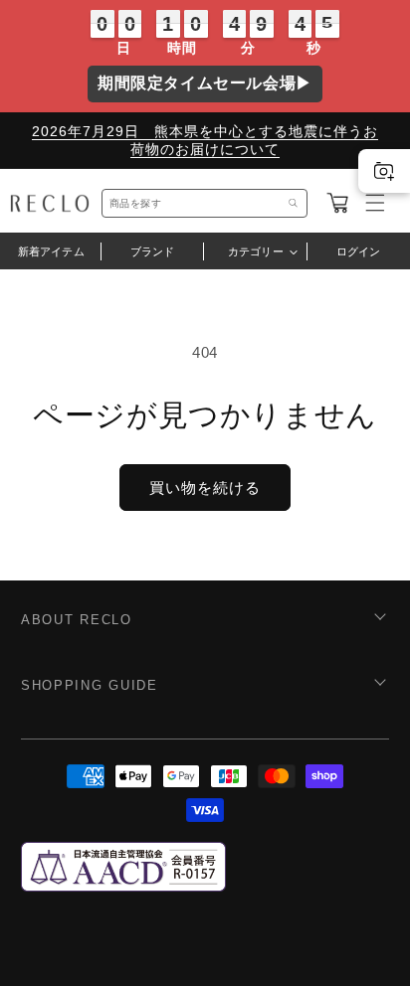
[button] (337, 203)
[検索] (294, 203)
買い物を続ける (205, 487)
